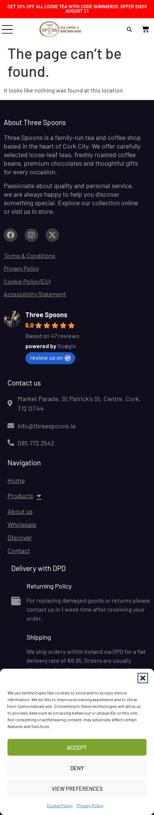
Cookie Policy (60, 805)
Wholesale (21, 524)
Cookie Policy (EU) (27, 281)
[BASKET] (145, 29)
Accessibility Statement (35, 293)
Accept (77, 747)
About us (20, 511)
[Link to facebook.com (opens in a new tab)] (10, 235)
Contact (18, 550)
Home (16, 480)
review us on (46, 357)
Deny (77, 768)
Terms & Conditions (29, 255)
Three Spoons (46, 314)
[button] (143, 678)
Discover (19, 537)
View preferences (77, 788)
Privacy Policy (90, 805)
